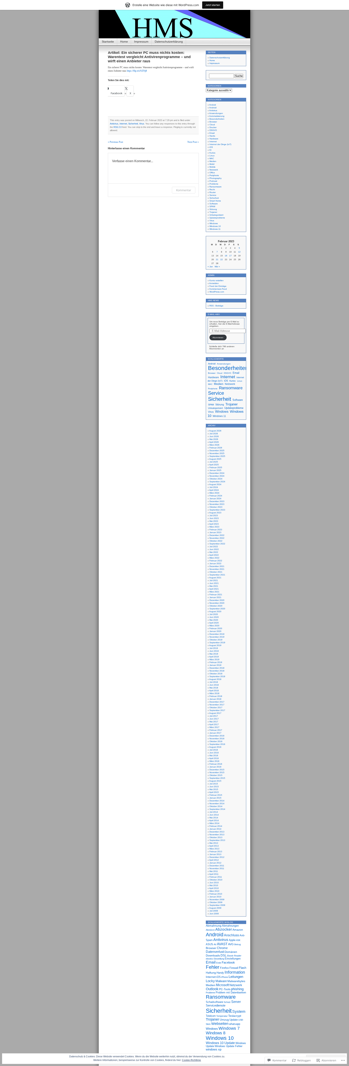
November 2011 (216, 868)
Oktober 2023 (215, 507)
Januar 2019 (215, 665)
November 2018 (216, 671)
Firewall (233, 968)
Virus (141, 123)
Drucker (213, 127)
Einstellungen (233, 958)
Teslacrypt (234, 1015)
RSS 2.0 (118, 127)
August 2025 (215, 459)
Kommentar (183, 190)
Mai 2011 (213, 871)
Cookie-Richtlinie (191, 1060)
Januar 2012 (215, 863)
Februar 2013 (215, 851)
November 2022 (216, 538)
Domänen (231, 951)
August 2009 (215, 908)
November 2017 (216, 705)
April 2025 (214, 465)
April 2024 (214, 490)
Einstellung (219, 958)
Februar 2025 (215, 467)
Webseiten (219, 1024)
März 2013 (214, 849)
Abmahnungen (230, 925)
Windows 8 (215, 1033)
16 (226, 256)
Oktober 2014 (215, 806)
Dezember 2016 (216, 736)
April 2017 (214, 724)
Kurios (212, 153)
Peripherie (214, 175)
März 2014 (214, 823)
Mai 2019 (213, 654)
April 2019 (214, 657)
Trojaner (213, 212)
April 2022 (214, 555)
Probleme (213, 184)
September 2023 (217, 510)
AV (215, 944)
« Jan (210, 266)
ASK (238, 940)
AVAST (222, 944)
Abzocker (223, 929)
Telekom (211, 1016)
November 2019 (216, 637)
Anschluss (231, 935)
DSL (223, 955)
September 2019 (217, 642)
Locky (210, 981)
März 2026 (214, 445)
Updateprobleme (217, 218)
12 (239, 252)
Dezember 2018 (216, 668)
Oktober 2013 (215, 837)
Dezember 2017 (216, 702)
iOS (211, 147)
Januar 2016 (215, 767)
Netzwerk (213, 170)
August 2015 (215, 781)
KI (210, 150)
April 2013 (214, 846)
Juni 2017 (214, 719)
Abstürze (210, 930)
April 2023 (214, 524)
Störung (213, 209)
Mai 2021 (213, 586)
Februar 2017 (215, 730)
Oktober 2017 (215, 707)
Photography (215, 178)
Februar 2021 (215, 594)
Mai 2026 (213, 439)
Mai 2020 (213, 620)
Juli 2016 (213, 750)
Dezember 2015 (216, 769)
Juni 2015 (214, 786)
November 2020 (216, 603)
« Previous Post (115, 142)
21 (217, 259)
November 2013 (216, 834)
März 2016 (214, 761)
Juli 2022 (213, 546)
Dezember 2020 (216, 600)
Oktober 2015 (215, 775)
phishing (237, 989)
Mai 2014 (213, 817)
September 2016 (217, 744)
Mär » (217, 266)
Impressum (141, 41)
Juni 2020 (214, 617)
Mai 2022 (213, 552)
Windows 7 (229, 1028)
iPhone (224, 977)
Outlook (212, 989)
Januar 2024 (215, 498)
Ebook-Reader (234, 955)
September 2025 (217, 456)
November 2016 (216, 738)
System (238, 1011)
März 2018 (214, 693)
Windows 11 (215, 229)
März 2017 (214, 727)
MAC (211, 158)
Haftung (211, 972)
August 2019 (215, 645)
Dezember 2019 (216, 634)
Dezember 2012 (216, 857)
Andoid (212, 105)
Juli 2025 (213, 462)
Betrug (237, 944)
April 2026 (214, 442)
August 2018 (215, 679)
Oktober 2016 (215, 741)
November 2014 (216, 803)
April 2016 (214, 758)
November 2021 (216, 569)
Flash (242, 967)
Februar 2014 (215, 826)
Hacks (212, 136)
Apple (232, 940)
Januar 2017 (215, 733)
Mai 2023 (213, 521)
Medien (212, 161)
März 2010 (214, 891)
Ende (218, 963)
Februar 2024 (215, 496)
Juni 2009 (214, 914)
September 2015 (217, 778)
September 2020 (217, 609)
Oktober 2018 (215, 673)
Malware (221, 981)
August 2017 (215, 713)
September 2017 (217, 710)
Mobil (211, 164)
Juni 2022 (214, 549)
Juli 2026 (213, 433)
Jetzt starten (212, 4)
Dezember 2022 (216, 535)
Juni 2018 (214, 685)
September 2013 (217, 840)
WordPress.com (216, 292)
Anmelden (214, 283)
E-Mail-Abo (214, 314)
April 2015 (214, 792)
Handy (220, 972)
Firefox (224, 967)
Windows (213, 223)
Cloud (212, 124)
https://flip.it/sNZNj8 (137, 70)
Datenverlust (215, 951)
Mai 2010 (213, 885)
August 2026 (215, 431)
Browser (213, 122)
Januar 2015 (215, 798)
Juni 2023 (214, 518)
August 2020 (215, 611)
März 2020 (214, 625)
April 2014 (214, 820)
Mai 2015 (213, 789)
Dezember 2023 (216, 501)
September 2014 (217, 809)
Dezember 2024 (216, 473)
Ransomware (215, 187)
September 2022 (217, 544)
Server (236, 1001)
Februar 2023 (215, 529)
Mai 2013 (213, 843)
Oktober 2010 (215, 880)
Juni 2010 (214, 882)
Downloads (213, 955)
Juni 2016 (214, 753)
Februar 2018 (215, 696)
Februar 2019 (215, 662)
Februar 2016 (215, 764)
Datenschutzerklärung (169, 41)
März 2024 (214, 493)
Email (211, 133)
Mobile (212, 167)
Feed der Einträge (217, 286)
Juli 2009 (213, 911)
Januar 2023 (215, 532)
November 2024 (216, 476)
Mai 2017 (213, 721)
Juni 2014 (214, 815)
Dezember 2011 (216, 865)
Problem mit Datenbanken (231, 992)
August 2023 (215, 513)
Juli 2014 (213, 812)
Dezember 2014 (216, 801)
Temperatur (222, 1016)
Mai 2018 (213, 688)
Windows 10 (215, 226)
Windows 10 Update (220, 1043)
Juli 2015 (213, 784)
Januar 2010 (215, 897)
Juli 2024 (213, 487)
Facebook (228, 962)
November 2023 (216, 504)
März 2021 (214, 592)
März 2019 (214, 659)
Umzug (224, 1019)
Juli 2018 (213, 682)
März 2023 (214, 527)
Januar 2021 (215, 597)
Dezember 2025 (216, 450)
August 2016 (215, 747)
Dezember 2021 (216, 566)
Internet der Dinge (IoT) (220, 144)
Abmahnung (213, 925)
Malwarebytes (236, 981)
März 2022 (214, 558)
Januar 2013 (215, 854)
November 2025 (216, 453)
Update (233, 1019)
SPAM (212, 206)
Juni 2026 (214, 436)
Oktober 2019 (215, 640)
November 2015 (216, 772)
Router (212, 192)
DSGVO (213, 130)
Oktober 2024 (215, 479)
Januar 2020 (215, 631)
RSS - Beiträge (216, 306)
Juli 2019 (213, 648)
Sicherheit (133, 123)
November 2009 (216, 899)
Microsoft (222, 985)
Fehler (212, 967)
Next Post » (193, 142)
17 (230, 256)
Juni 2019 (214, 651)
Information (235, 972)
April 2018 (214, 690)
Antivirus (114, 123)
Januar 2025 (215, 470)
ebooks (209, 958)
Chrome (222, 948)
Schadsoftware (214, 1002)
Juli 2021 (213, 580)
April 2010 (214, 888)
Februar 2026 (215, 448)
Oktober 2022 (215, 541)
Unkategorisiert (216, 215)
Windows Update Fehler (228, 1046)
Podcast (213, 181)
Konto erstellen (216, 280)
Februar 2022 (215, 561)
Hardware (213, 139)
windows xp (213, 1049)
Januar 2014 (215, 829)
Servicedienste (215, 1005)
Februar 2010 (215, 894)
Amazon (237, 929)
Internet (123, 123)
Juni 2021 (214, 583)
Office (212, 172)
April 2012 (214, 860)
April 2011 (214, 874)
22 (221, 259)
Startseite (108, 41)
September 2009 (217, 905)
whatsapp (234, 1024)
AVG (231, 944)
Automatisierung (216, 116)
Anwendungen (216, 113)
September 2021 (217, 575)
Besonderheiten (216, 119)
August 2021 (215, 577)
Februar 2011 (215, 877)
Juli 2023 (213, 515)
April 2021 (214, 589)
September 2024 (217, 481)
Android (213, 107)
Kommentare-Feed (218, 289)
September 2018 (217, 676)
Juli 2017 (213, 716)
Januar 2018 (215, 699)
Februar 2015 (215, 795)
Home (124, 41)
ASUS (209, 944)
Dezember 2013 (216, 832)
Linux (211, 156)
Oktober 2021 (215, 572)
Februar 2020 (215, 628)
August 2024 (215, 484)
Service (212, 195)
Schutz (227, 1002)
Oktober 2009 (215, 902)
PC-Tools (224, 989)
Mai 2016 (213, 755)
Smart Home (215, 201)
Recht (212, 189)
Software (213, 204)
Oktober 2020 (215, 606)
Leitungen (236, 977)
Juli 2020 (213, 614)
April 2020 (214, 623)
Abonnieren (217, 337)
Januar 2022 (215, 563)
